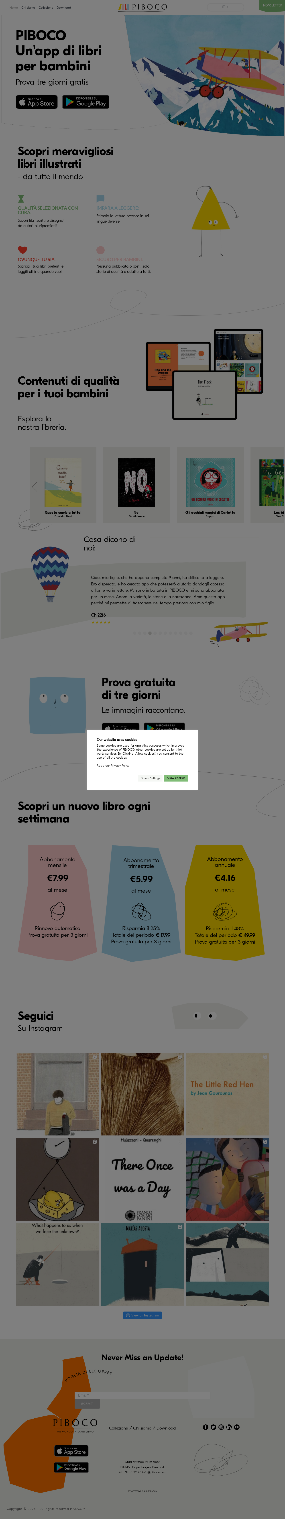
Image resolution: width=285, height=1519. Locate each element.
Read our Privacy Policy (113, 766)
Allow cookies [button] (176, 778)
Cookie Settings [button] (150, 778)
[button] (133, 778)
